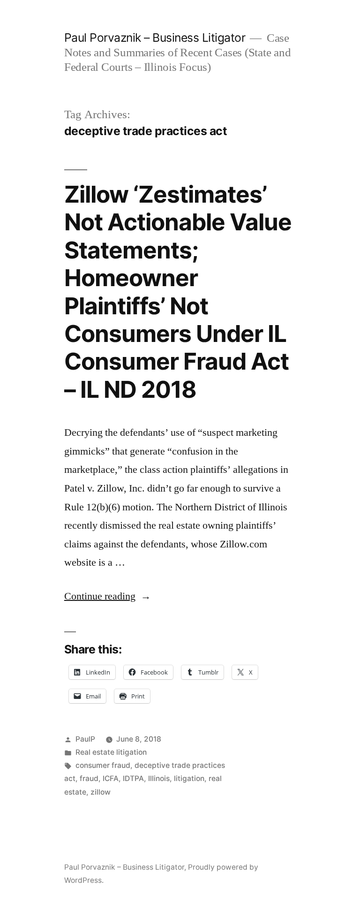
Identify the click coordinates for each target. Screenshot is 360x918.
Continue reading (107, 596)
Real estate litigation (111, 752)
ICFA (111, 778)
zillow (100, 792)
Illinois (159, 778)
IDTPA (133, 778)
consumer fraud (102, 765)
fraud (89, 778)
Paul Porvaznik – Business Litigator (155, 37)
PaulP (85, 739)
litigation (189, 778)
